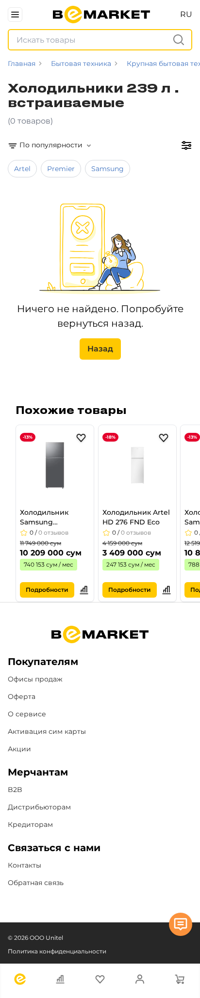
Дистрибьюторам (39, 807)
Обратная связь (36, 882)
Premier (61, 168)
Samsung (107, 168)
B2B (15, 789)
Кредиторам (30, 824)
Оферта (21, 696)
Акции (19, 749)
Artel (22, 168)
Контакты (24, 865)
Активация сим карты (47, 731)
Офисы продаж (35, 679)
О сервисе (27, 714)
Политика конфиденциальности (57, 951)
